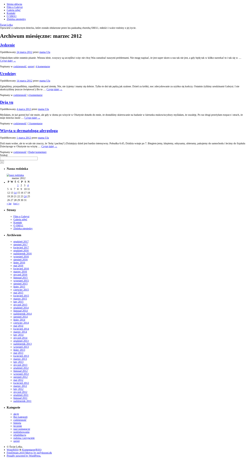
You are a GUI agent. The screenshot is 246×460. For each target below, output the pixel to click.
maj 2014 (18, 325)
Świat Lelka (6, 24)
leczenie (17, 426)
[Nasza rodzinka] (15, 175)
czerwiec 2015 (21, 289)
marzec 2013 (20, 358)
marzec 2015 (20, 298)
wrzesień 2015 (21, 280)
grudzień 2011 (20, 395)
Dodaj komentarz (37, 152)
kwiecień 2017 (21, 247)
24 (25, 196)
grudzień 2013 (21, 340)
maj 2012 (18, 380)
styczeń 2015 (20, 304)
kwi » (16, 203)
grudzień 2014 (21, 307)
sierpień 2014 (20, 316)
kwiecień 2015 (21, 295)
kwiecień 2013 (21, 355)
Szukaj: (4, 155)
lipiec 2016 (19, 262)
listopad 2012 (20, 371)
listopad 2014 (20, 310)
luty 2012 (18, 389)
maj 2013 (18, 352)
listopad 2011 (20, 398)
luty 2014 (18, 334)
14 (15, 192)
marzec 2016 (20, 271)
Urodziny (8, 73)
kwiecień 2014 (21, 328)
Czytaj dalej (8, 60)
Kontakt (11, 13)
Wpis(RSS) (13, 449)
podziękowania (21, 432)
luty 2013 (18, 362)
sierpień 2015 (20, 283)
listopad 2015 (20, 277)
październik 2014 (22, 313)
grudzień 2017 (21, 241)
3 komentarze (35, 123)
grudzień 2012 (21, 368)
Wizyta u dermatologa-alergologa (29, 130)
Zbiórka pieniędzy (16, 19)
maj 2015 (18, 292)
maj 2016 (18, 265)
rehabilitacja (19, 435)
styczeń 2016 (20, 274)
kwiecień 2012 (21, 383)
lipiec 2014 (19, 319)
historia (17, 423)
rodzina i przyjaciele (24, 438)
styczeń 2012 (20, 392)
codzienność (19, 66)
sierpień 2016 (20, 259)
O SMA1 (12, 16)
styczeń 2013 (20, 365)
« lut (9, 203)
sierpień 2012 (20, 377)
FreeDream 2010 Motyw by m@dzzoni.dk (29, 452)
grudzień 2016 (21, 250)
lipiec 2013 (19, 349)
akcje (16, 414)
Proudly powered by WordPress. (24, 455)
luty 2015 (18, 301)
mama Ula (44, 52)
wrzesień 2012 (21, 374)
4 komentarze (43, 66)
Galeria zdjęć (14, 10)
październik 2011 (22, 401)
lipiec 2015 (19, 286)
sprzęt (31, 66)
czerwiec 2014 (21, 322)
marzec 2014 (20, 331)
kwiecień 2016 (21, 268)
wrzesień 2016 (21, 256)
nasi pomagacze (21, 429)
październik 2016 (22, 253)
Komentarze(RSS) (32, 449)
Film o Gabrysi (15, 7)
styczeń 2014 (20, 337)
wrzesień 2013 (21, 346)
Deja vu (6, 102)
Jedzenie (7, 45)
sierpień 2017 (20, 244)
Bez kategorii (20, 417)
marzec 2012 (20, 386)
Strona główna (14, 4)
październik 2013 (22, 343)
